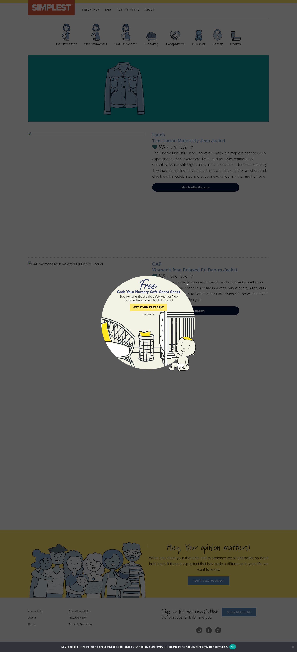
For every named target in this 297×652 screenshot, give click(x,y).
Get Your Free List (148, 307)
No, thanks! (148, 314)
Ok (232, 646)
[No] (292, 647)
